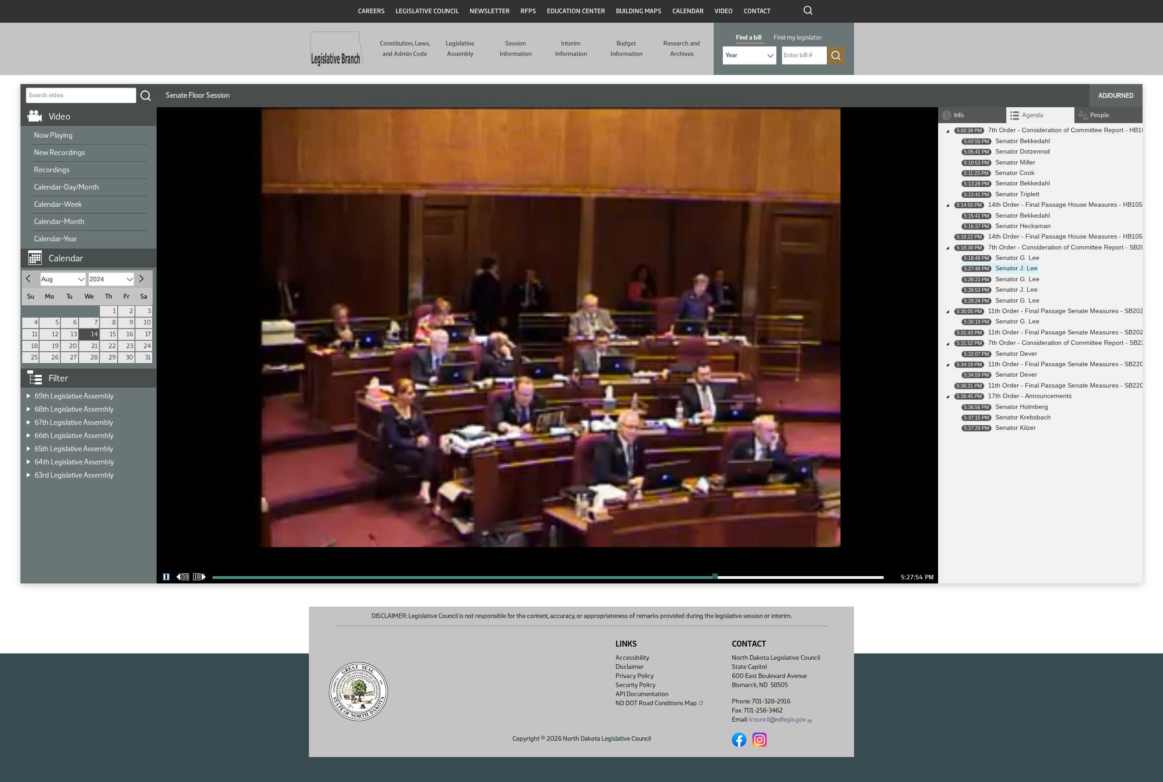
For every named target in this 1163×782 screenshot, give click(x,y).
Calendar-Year (55, 238)
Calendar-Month (59, 221)
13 (74, 334)
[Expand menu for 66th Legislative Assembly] (28, 432)
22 (112, 346)
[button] (91, 254)
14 (94, 334)
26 (55, 357)
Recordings (52, 169)
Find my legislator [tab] (798, 37)
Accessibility (632, 658)
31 (148, 357)
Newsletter (490, 11)
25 (34, 357)
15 (113, 334)
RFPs (528, 11)
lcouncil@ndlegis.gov (777, 719)
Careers (371, 11)
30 (129, 357)
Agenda (1032, 115)
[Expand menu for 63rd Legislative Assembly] (28, 472)
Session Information (516, 48)
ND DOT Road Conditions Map (656, 703)
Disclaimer (630, 667)
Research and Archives (681, 48)
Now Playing (53, 135)
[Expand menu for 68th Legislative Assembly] (28, 406)
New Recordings (59, 152)
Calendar (688, 11)
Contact (757, 11)
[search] (145, 95)
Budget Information (626, 48)
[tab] (1040, 115)
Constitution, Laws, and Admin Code (405, 48)
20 (73, 346)
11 (35, 334)
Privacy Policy (635, 676)
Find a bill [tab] (748, 37)
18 (34, 346)
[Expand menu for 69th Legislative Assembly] (28, 393)
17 (148, 334)
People (1099, 115)
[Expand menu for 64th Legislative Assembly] (28, 459)
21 (94, 346)
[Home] (337, 49)
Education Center (576, 11)
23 (129, 346)
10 (147, 322)
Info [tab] (959, 115)
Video (724, 11)
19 (55, 346)
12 (55, 334)
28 (94, 357)
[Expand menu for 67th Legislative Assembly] (28, 419)
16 (130, 334)
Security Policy (636, 685)
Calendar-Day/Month (66, 187)
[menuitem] (89, 135)
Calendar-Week (58, 204)
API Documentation (642, 694)
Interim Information (571, 48)
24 (147, 346)
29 (112, 357)
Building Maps (638, 11)
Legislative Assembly (460, 48)
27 (73, 357)
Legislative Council (427, 11)
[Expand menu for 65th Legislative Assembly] (28, 446)
